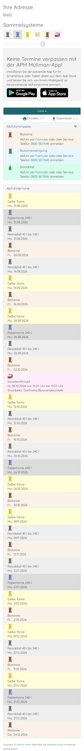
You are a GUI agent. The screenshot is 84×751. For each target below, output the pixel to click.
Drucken (34, 118)
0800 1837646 (40, 144)
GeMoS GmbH (24, 744)
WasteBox (52, 744)
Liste (41, 111)
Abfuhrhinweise (19, 126)
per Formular (39, 139)
